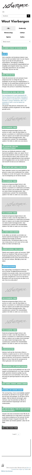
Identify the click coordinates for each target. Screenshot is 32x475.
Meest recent (17, 444)
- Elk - (8, 28)
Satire (22, 37)
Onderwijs (22, 28)
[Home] (16, 5)
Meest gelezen (7, 444)
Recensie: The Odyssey (11, 448)
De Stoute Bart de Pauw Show (13, 454)
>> (18, 434)
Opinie (8, 37)
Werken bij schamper (7, 471)
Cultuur (22, 32)
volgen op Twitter (23, 469)
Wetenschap (8, 32)
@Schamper (5, 104)
